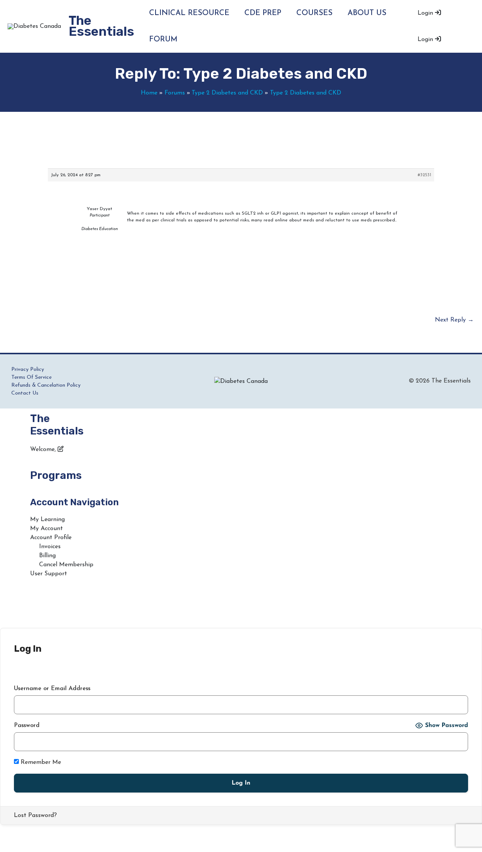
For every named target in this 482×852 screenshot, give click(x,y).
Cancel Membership (66, 565)
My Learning (47, 520)
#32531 (424, 175)
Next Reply (454, 320)
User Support (48, 574)
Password (27, 725)
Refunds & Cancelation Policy (46, 385)
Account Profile (51, 538)
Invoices (50, 547)
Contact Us (24, 393)
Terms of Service (31, 377)
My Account (46, 529)
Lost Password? (35, 815)
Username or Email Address (52, 689)
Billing (47, 556)
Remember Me (40, 762)
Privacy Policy (27, 369)
